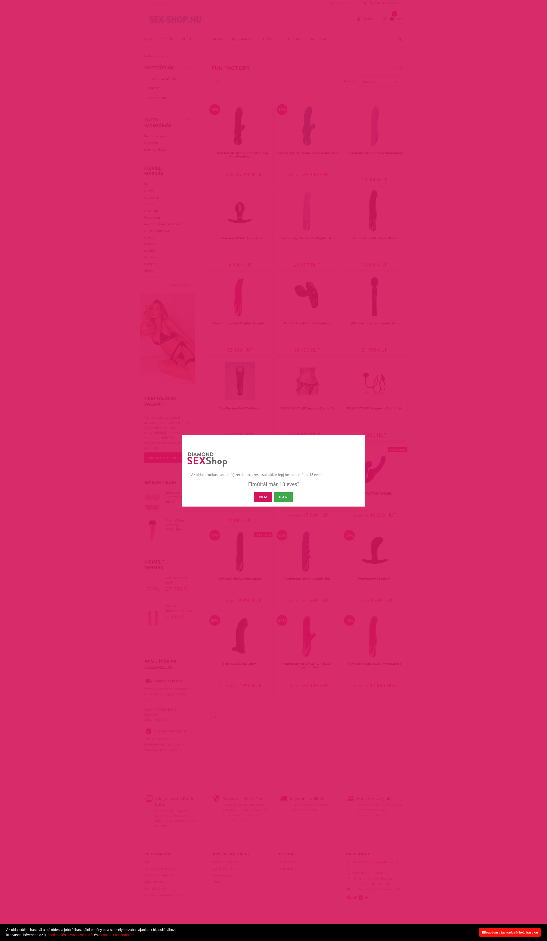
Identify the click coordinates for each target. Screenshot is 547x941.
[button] (137, 935)
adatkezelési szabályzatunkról (70, 935)
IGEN (283, 497)
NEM (263, 497)
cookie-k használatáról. (118, 935)
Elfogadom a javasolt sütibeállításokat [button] (510, 932)
